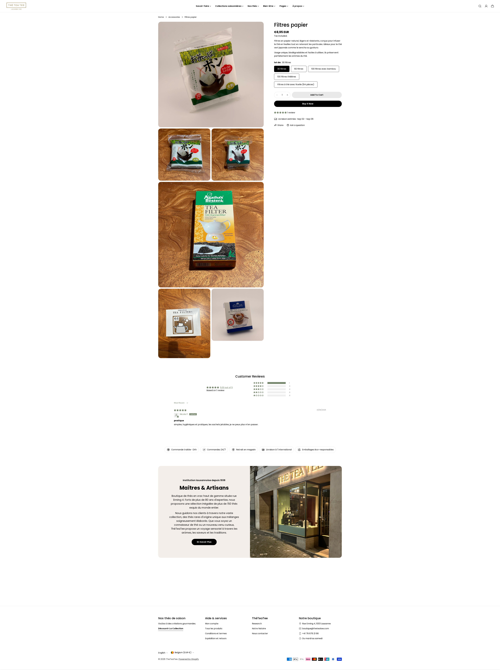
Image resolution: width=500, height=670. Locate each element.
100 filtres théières (286, 76)
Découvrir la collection (170, 628)
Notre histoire (259, 628)
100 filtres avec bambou (323, 68)
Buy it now (307, 103)
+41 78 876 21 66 (310, 633)
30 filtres (281, 68)
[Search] (480, 6)
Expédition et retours (215, 638)
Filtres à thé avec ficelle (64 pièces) (295, 84)
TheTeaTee (172, 659)
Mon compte (211, 623)
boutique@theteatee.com (315, 628)
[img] (180, 410)
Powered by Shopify (189, 659)
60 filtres (298, 68)
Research (257, 623)
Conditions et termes (216, 633)
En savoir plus (204, 541)
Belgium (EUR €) (183, 652)
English (161, 652)
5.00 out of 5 (226, 387)
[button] (280, 112)
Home (161, 17)
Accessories (174, 17)
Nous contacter (260, 633)
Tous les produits (213, 628)
